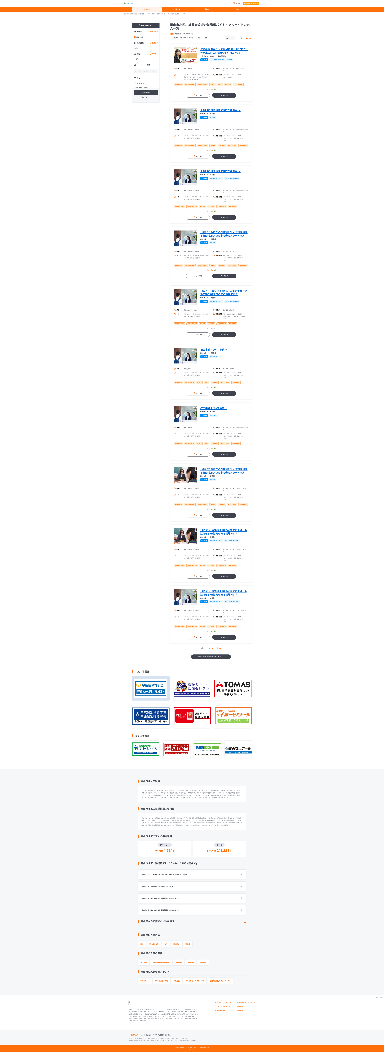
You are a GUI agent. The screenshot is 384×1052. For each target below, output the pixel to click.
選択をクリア (145, 97)
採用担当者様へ (220, 1011)
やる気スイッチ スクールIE (195, 981)
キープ (238, 3)
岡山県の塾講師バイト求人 (142, 14)
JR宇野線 (143, 962)
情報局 (207, 9)
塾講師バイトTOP (129, 14)
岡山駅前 (176, 944)
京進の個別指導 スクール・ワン (220, 981)
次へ (248, 38)
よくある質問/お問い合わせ (246, 1002)
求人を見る (224, 95)
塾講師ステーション (137, 1035)
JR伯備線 (178, 962)
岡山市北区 (139, 37)
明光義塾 (177, 981)
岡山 (141, 944)
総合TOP (147, 9)
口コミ (237, 9)
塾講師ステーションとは (223, 1002)
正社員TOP (177, 9)
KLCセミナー (144, 981)
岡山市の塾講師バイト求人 (159, 14)
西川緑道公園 (153, 944)
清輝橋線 (191, 962)
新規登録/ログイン (252, 3)
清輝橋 (187, 944)
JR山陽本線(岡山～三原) (161, 962)
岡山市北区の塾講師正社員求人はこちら (210, 657)
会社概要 (240, 1011)
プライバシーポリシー (222, 1006)
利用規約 (240, 1006)
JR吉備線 (203, 962)
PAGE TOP (379, 997)
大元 (165, 944)
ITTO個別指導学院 (161, 981)
